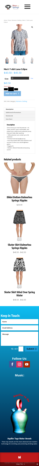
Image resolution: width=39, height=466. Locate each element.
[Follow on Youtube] (26, 364)
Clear (32, 78)
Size (6, 78)
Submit (30, 348)
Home (5, 20)
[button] (32, 27)
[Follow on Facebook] (12, 364)
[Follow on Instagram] (19, 364)
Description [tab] (9, 109)
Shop (9, 20)
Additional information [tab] (13, 112)
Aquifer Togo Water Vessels (19, 438)
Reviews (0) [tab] (9, 116)
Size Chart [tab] (9, 119)
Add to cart (11, 93)
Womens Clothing (16, 20)
